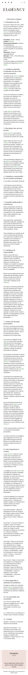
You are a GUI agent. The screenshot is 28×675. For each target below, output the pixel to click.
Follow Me (14, 655)
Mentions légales (14, 672)
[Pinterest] (8, 2)
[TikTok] (11, 2)
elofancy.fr (6, 32)
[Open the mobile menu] (24, 2)
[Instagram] (5, 2)
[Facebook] (2, 2)
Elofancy (11, 41)
